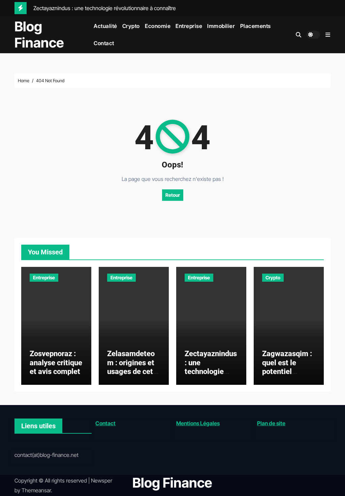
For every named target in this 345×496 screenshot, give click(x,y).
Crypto (131, 26)
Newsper (101, 480)
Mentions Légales (198, 423)
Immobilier (221, 26)
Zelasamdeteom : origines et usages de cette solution (133, 366)
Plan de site (271, 423)
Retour (172, 195)
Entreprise (189, 26)
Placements (255, 26)
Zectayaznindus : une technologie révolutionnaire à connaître (211, 371)
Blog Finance (39, 34)
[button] (328, 35)
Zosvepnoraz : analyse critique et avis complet (56, 362)
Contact (104, 43)
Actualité (105, 26)
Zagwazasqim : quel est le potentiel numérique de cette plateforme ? (287, 375)
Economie (157, 26)
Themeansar (36, 490)
